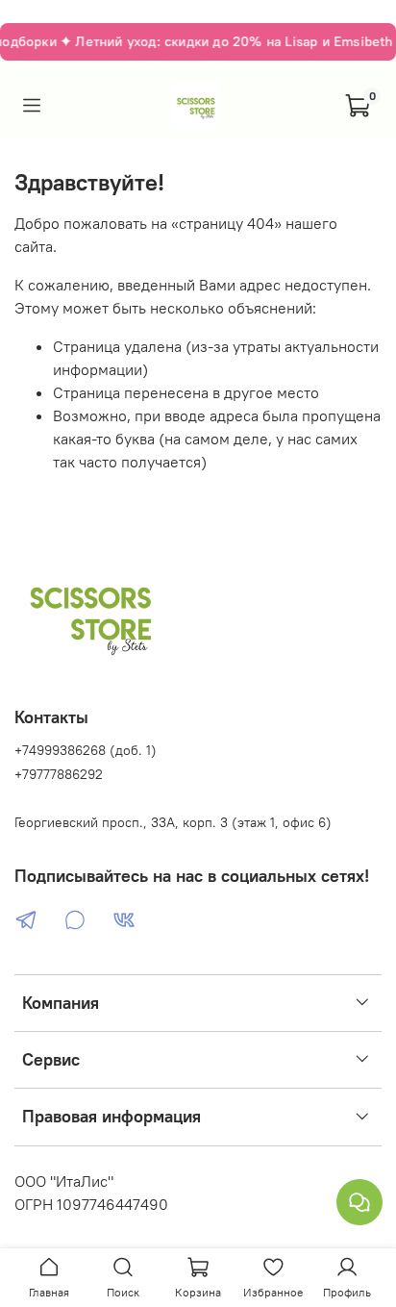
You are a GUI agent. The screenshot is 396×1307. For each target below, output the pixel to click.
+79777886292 (58, 774)
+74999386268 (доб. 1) (85, 750)
